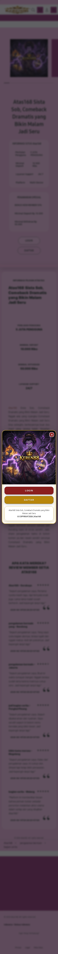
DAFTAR (29, 500)
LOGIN (29, 490)
